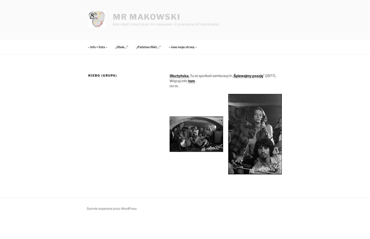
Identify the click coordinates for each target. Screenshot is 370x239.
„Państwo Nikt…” (148, 47)
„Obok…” (121, 47)
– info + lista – (97, 47)
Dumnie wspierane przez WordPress (112, 208)
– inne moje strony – (183, 47)
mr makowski (147, 17)
